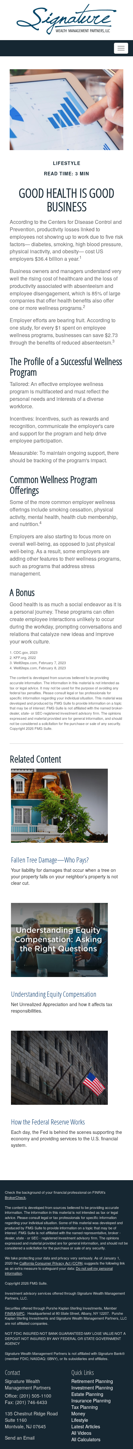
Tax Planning (84, 1407)
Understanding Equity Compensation (53, 994)
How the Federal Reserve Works (48, 1121)
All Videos (81, 1433)
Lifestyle (79, 1420)
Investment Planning (92, 1387)
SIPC (20, 1313)
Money (78, 1413)
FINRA (10, 1313)
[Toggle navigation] (121, 48)
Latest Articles (85, 1426)
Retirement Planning (92, 1381)
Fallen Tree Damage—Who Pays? (49, 859)
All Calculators (85, 1439)
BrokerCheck (15, 1197)
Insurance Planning (91, 1400)
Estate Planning (87, 1394)
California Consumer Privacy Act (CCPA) (51, 1263)
